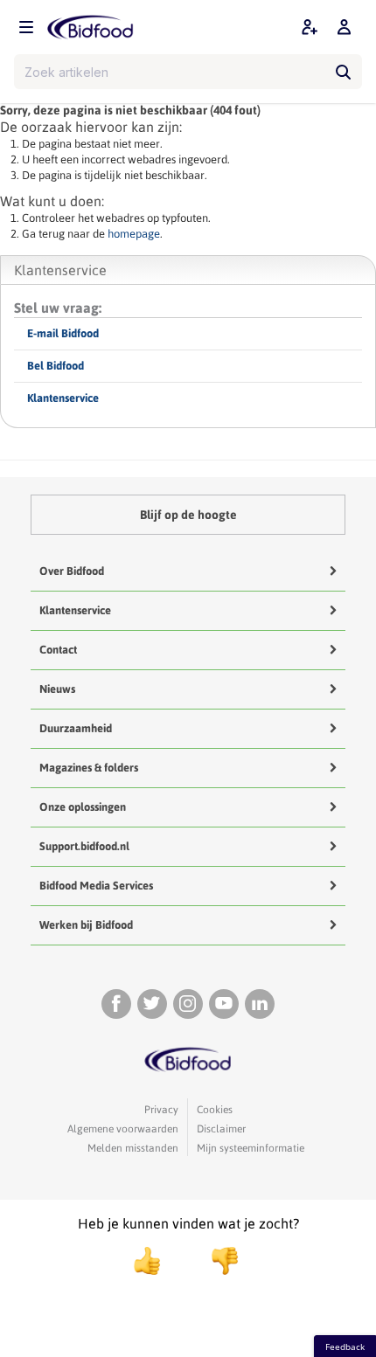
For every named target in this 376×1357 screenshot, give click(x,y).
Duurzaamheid (75, 728)
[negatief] (216, 1261)
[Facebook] (116, 1004)
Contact (58, 649)
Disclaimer (221, 1129)
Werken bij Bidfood (86, 924)
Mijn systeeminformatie (250, 1148)
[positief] (147, 1261)
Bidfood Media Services (96, 885)
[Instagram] (188, 1004)
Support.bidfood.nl (84, 846)
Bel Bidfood (55, 365)
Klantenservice (63, 398)
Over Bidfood (71, 571)
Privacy (161, 1110)
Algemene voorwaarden (122, 1129)
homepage (134, 233)
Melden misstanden (132, 1148)
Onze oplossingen (82, 807)
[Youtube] (224, 1004)
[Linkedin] (260, 1004)
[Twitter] (152, 1004)
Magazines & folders (88, 767)
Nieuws (57, 689)
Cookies (215, 1110)
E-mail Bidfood (63, 333)
